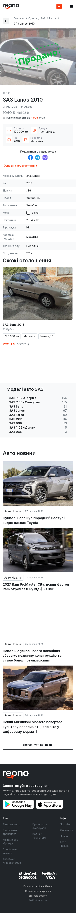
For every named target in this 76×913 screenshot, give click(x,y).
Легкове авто (11, 824)
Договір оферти (38, 895)
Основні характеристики (20, 165)
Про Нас (65, 824)
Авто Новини (13, 511)
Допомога (66, 830)
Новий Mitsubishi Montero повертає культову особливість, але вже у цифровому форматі (32, 726)
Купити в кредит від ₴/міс (26, 117)
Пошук (64, 836)
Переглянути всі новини (38, 744)
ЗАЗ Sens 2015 (13, 324)
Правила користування (38, 891)
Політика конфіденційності (38, 886)
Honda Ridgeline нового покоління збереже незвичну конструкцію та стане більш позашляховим (32, 655)
